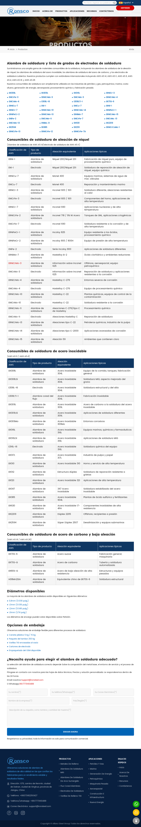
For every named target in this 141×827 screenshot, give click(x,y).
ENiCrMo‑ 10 (111, 118)
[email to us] (136, 812)
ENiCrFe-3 (13, 97)
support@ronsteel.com (40, 806)
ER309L (44, 93)
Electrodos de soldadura (72, 791)
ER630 (77, 123)
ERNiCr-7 (13, 110)
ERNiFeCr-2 (14, 114)
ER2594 (12, 127)
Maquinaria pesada (99, 783)
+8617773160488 (38, 801)
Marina (93, 768)
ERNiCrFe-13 (14, 131)
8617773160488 (26, 683)
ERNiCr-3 (110, 93)
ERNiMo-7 (78, 114)
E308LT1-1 (78, 101)
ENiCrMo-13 (14, 123)
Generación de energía (101, 773)
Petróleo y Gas (97, 764)
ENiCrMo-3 (79, 97)
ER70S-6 (110, 101)
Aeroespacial (96, 788)
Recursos (123, 781)
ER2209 (109, 123)
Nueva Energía (97, 802)
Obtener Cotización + (125, 8)
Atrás (131, 49)
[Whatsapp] (136, 804)
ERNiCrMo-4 (112, 97)
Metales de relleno (69, 764)
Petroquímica (96, 778)
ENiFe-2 (12, 118)
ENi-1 (43, 105)
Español (127, 2)
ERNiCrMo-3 (47, 97)
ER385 (44, 127)
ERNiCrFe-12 (47, 131)
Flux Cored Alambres (70, 786)
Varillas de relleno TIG (71, 796)
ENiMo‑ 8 (45, 123)
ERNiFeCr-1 (111, 110)
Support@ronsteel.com (32, 680)
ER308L (12, 93)
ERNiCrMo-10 (47, 110)
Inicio (36, 11)
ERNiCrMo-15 (112, 114)
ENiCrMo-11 (46, 118)
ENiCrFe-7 (78, 118)
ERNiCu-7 (13, 105)
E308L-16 (45, 101)
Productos (22, 49)
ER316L (77, 93)
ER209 (77, 127)
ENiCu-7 (78, 105)
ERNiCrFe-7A (80, 131)
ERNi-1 (109, 105)
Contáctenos (106, 11)
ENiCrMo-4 (14, 101)
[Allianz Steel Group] (18, 11)
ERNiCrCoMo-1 (113, 127)
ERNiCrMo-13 (47, 114)
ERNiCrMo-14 (80, 110)
